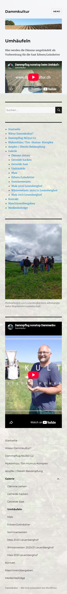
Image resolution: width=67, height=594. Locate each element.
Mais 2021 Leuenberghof (26, 194)
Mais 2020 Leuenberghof (26, 186)
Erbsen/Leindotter (22, 177)
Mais (14, 172)
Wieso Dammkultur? (21, 133)
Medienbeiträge (18, 207)
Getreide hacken (21, 159)
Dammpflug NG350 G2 (22, 137)
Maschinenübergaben (21, 203)
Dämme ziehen (20, 155)
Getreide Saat (19, 164)
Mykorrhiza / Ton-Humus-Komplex (30, 142)
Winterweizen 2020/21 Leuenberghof (34, 190)
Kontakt (13, 199)
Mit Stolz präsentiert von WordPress (39, 588)
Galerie (12, 151)
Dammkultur (17, 11)
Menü (56, 11)
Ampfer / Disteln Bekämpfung (26, 146)
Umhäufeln (18, 168)
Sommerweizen (21, 181)
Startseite (14, 129)
